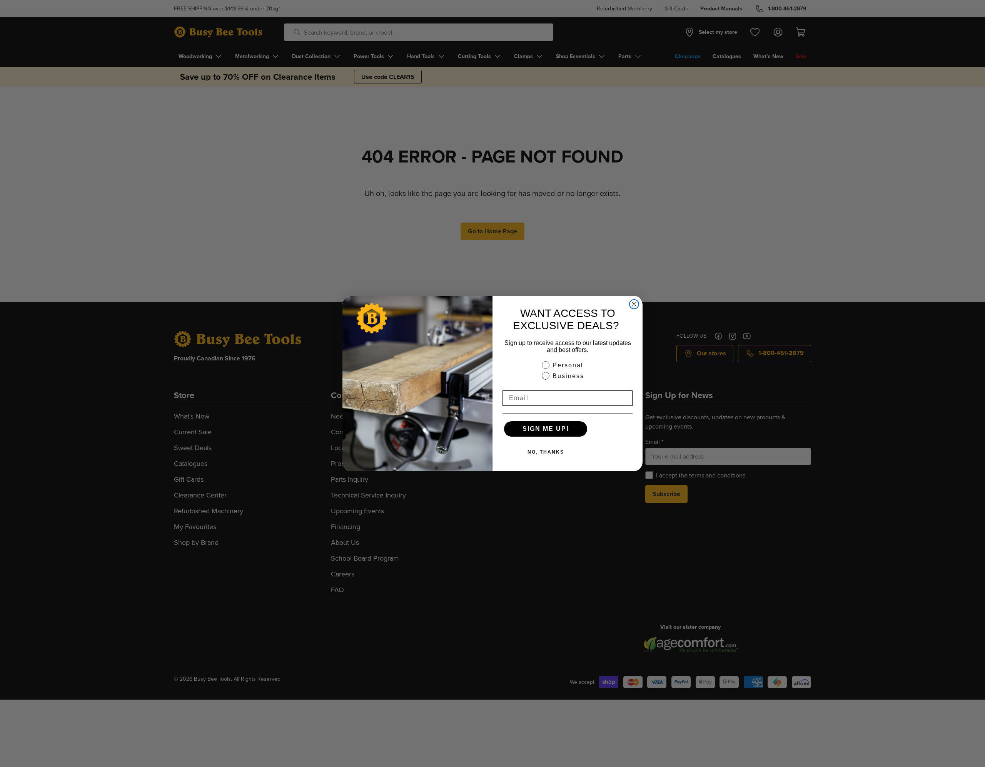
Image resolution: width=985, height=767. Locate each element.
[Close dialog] (634, 304)
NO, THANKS (546, 452)
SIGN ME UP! (546, 428)
